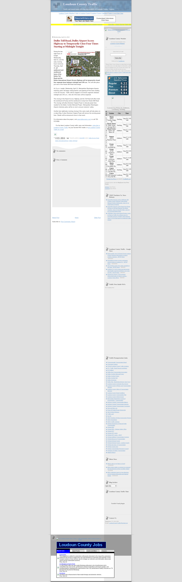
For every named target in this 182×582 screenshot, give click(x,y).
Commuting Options (113, 364)
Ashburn (119, 130)
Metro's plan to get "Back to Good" (116, 463)
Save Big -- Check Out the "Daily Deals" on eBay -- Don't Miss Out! (121, 24)
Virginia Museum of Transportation (116, 439)
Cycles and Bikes (92, 551)
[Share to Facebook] (62, 138)
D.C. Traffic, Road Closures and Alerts (117, 368)
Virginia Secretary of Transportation (117, 444)
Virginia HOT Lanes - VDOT (115, 435)
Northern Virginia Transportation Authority (118, 404)
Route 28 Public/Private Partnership (117, 410)
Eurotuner (62, 573)
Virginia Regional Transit (114, 441)
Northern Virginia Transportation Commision (119, 406)
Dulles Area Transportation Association (117, 372)
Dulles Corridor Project (113, 376)
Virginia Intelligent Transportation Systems (118, 437)
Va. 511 (109, 416)
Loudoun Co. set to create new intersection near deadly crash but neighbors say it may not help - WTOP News (119, 271)
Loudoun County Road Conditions (116, 393)
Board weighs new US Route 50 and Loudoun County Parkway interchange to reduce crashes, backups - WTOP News (119, 255)
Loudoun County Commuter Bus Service (118, 383)
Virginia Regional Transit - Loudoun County (118, 442)
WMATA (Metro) (112, 452)
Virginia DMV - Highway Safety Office (117, 429)
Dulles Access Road (94, 138)
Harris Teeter (111, 124)
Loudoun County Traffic (80, 4)
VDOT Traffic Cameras (113, 421)
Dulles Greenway (112, 380)
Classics (104, 551)
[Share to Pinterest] (64, 138)
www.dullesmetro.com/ (84, 119)
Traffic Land (111, 414)
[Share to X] (60, 138)
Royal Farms (111, 129)
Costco (111, 168)
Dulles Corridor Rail (112, 378)
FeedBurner (121, 61)
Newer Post (55, 217)
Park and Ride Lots (112, 408)
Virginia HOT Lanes (113, 433)
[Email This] (56, 138)
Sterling (119, 119)
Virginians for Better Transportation (116, 450)
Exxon (112, 144)
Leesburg (119, 175)
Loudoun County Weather (66, 13)
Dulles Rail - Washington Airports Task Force (119, 381)
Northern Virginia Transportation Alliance (118, 402)
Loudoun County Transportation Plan (117, 394)
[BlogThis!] (58, 138)
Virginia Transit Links (113, 446)
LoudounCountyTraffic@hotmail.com (118, 523)
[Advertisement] (77, 32)
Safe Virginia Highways (113, 412)
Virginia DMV (111, 427)
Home (76, 217)
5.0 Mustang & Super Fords (67, 564)
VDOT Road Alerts (112, 419)
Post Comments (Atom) (68, 221)
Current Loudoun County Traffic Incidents (118, 366)
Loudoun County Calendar (99, 13)
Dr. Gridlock (111, 370)
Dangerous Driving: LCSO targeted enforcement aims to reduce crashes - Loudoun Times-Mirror (117, 276)
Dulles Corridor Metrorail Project (116, 374)
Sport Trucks (76, 551)
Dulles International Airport (61, 140)
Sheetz (112, 117)
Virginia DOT (111, 431)
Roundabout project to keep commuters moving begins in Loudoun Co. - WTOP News (118, 262)
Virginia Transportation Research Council (118, 448)
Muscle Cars (60, 551)
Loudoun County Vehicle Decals (116, 396)
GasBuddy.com (127, 179)
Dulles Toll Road (73, 140)
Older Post (97, 217)
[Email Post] (68, 138)
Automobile (63, 554)
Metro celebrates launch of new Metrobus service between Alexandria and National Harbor (118, 474)
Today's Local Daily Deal (115, 13)
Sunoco (111, 136)
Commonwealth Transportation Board (117, 362)
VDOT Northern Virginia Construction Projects (119, 417)
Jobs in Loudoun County (82, 13)
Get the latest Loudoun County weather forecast (80, 24)
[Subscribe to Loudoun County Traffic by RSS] (115, 72)
